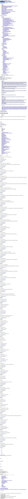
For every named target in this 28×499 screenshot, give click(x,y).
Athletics (3, 484)
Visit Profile (1, 161)
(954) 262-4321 (3, 179)
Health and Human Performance (6, 64)
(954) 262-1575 (3, 236)
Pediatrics (3, 148)
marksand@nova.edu (4, 178)
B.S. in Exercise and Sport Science (7, 33)
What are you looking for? (4, 75)
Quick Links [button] (3, 105)
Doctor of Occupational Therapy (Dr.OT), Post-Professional (9, 21)
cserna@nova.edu (4, 165)
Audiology (3, 101)
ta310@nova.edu (3, 356)
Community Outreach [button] (4, 103)
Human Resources (4, 486)
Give (0, 15)
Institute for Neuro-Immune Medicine (6, 142)
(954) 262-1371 (3, 291)
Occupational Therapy (5, 66)
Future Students (4, 51)
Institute (2, 480)
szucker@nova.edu (4, 278)
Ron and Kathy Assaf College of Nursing (6, 12)
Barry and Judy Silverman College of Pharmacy (7, 6)
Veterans (4, 54)
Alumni (4, 60)
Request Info (2, 15)
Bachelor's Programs (4, 477)
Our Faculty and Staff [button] (4, 92)
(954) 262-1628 (3, 210)
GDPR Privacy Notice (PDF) (13, 489)
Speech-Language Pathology (5, 153)
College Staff (3, 136)
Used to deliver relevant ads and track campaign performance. (7, 497)
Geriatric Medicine (4, 140)
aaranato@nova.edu (4, 378)
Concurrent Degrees (24, 84)
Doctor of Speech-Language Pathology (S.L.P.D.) (8, 25)
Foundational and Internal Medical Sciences (6, 139)
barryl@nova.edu (3, 445)
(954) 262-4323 (3, 390)
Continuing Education (4, 137)
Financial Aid (4, 40)
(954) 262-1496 (3, 242)
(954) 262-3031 (3, 366)
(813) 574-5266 (3, 273)
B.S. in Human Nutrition (5, 34)
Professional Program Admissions (11, 90)
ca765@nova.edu (4, 410)
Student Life (19, 96)
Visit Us (1, 469)
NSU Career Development (4, 481)
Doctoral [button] (3, 81)
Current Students (7, 96)
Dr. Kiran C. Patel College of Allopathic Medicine (7, 9)
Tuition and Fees (11, 91)
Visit (3, 42)
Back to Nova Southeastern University (6, 0)
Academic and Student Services (5, 132)
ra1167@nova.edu (4, 334)
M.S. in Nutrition (5, 30)
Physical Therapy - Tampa (4, 149)
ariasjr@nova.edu (4, 405)
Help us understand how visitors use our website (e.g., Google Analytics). (8, 496)
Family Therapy (14, 101)
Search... (1, 126)
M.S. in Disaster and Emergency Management (14, 85)
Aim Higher (4, 71)
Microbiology (3, 144)
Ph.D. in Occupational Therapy (6, 22)
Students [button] (2, 48)
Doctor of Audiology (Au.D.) (6, 18)
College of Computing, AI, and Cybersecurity (11, 107)
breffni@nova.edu (4, 196)
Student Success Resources (6, 53)
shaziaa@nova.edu (4, 296)
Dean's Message (4, 57)
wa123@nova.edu (4, 329)
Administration (3, 129)
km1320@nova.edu (4, 254)
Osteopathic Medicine (15, 102)
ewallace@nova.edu (4, 159)
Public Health (4, 68)
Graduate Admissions (4, 10)
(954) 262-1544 (3, 223)
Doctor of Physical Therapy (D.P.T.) (7, 23)
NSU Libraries (3, 483)
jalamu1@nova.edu (4, 306)
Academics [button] (3, 16)
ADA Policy (18, 489)
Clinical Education (4, 135)
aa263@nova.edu (4, 290)
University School (4, 14)
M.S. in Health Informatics (8, 86)
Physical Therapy (5, 67)
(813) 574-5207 (3, 173)
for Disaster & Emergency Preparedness (7, 480)
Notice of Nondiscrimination (23, 489)
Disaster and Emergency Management (7, 63)
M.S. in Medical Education (6, 29)
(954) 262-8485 (3, 446)
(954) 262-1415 (3, 160)
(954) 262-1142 (3, 324)
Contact (4, 61)
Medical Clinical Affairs (4, 143)
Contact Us (1, 489)
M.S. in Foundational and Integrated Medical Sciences (9, 28)
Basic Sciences (3, 134)
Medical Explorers (5, 73)
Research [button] (3, 94)
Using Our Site (4, 489)
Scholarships (4, 41)
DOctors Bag (4, 72)
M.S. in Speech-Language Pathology (7, 31)
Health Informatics (5, 65)
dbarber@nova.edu (4, 433)
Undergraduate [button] (3, 87)
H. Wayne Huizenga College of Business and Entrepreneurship (8, 11)
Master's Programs (4, 476)
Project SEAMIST (4, 150)
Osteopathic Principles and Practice (5, 147)
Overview (4, 46)
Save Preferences (2, 498)
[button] (5, 74)
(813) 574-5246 (3, 423)
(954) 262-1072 (3, 255)
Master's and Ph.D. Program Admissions (7, 39)
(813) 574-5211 (3, 191)
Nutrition (3, 145)
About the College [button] (4, 98)
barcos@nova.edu (4, 389)
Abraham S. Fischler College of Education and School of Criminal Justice (14, 106)
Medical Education (6, 102)
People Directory (5, 44)
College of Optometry (4, 8)
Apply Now (5, 15)
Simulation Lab (3, 152)
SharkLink (3, 5)
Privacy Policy (8, 489)
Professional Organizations (6, 59)
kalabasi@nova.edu (4, 301)
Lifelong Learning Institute (6, 58)
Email (1, 466)
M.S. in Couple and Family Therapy (5, 85)
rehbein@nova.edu (4, 260)
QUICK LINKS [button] (2, 3)
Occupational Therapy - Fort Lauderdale (6, 146)
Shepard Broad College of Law (5, 13)
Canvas (2, 4)
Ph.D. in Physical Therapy (6, 24)
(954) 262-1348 (3, 197)
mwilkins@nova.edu (4, 272)
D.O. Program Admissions (6, 38)
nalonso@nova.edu (4, 344)
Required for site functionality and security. (5, 494)
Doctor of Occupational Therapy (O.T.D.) (7, 20)
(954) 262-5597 (3, 345)
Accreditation (4, 56)
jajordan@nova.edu (4, 241)
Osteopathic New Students (6, 52)
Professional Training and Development (7, 100)
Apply (1, 458)
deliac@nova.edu (3, 222)
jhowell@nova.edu (4, 228)
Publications (20, 100)
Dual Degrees (4, 36)
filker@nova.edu (3, 209)
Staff (2, 130)
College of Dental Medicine (5, 7)
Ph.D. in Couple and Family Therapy (7, 19)
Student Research (5, 47)
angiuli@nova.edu (4, 365)
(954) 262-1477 (3, 411)
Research (3, 151)
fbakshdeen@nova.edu (4, 428)
